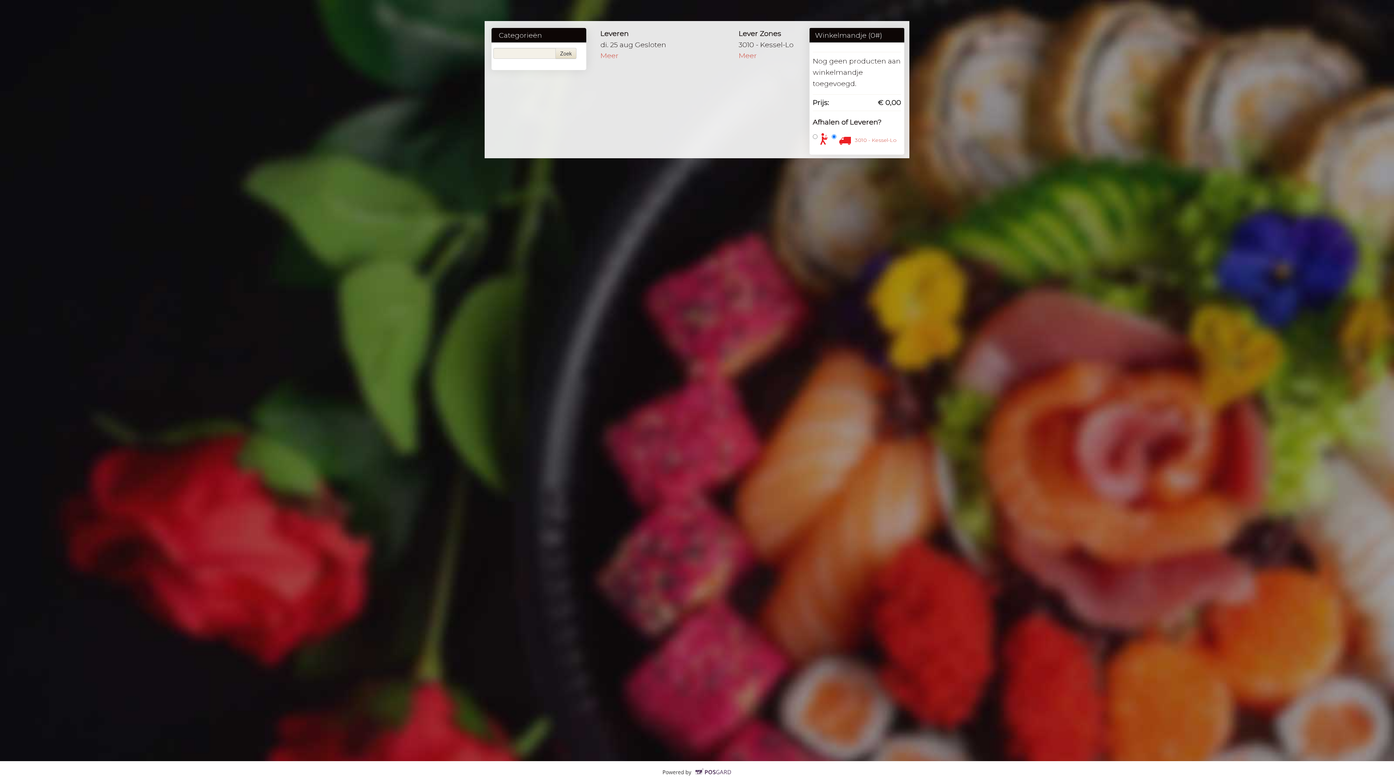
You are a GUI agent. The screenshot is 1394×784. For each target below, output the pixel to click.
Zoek (566, 53)
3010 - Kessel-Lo (876, 140)
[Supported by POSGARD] (697, 776)
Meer (609, 55)
